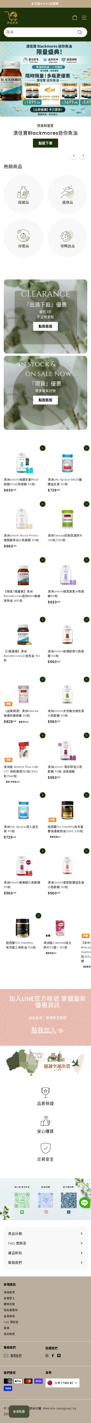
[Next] (83, 155)
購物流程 (9, 1304)
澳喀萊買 (9, 1292)
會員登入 (9, 1298)
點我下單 (46, 143)
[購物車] (75, 17)
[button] (84, 1203)
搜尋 (6, 1328)
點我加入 (43, 1030)
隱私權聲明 (11, 1310)
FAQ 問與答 (11, 1322)
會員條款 (9, 1316)
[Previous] (74, 155)
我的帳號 (9, 1334)
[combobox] (45, 32)
